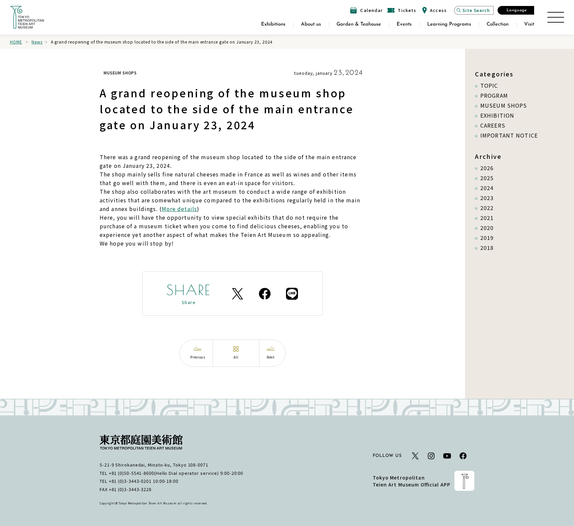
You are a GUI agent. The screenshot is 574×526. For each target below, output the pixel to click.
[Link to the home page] (27, 17)
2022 (487, 208)
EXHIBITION (497, 115)
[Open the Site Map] (555, 17)
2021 (487, 218)
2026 (487, 168)
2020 (487, 228)
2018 (487, 248)
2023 (487, 198)
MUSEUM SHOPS (503, 105)
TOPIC (489, 85)
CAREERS (492, 125)
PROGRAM (494, 95)
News (37, 42)
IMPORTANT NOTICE (509, 135)
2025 (487, 178)
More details (179, 209)
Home (16, 42)
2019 (487, 238)
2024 (487, 188)
